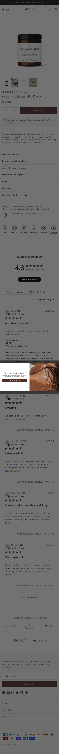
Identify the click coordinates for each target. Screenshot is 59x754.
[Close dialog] (2, 365)
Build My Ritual (15, 380)
